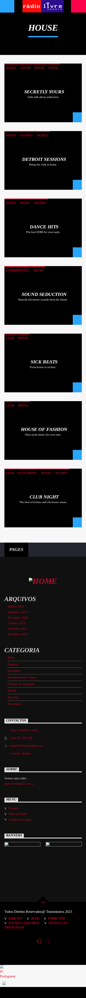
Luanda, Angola (21, 753)
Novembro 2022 (18, 634)
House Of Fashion (44, 429)
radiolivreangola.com (18, 783)
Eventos (13, 808)
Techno (26, 135)
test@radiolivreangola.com (26, 745)
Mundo (12, 690)
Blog (11, 657)
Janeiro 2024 (16, 606)
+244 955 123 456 (20, 738)
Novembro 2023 (18, 617)
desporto (13, 664)
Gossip (25, 68)
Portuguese (7, 976)
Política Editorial (24, 923)
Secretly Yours (44, 91)
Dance (11, 68)
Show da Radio (17, 814)
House (39, 68)
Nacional (13, 697)
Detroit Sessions (44, 159)
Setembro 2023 (17, 628)
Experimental (17, 270)
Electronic (27, 473)
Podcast (15, 918)
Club (10, 338)
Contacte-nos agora (20, 819)
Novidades (14, 704)
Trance (42, 135)
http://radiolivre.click (24, 730)
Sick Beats (44, 362)
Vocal (53, 68)
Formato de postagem (21, 684)
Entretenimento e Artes (22, 677)
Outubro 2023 (16, 623)
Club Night (44, 497)
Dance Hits (44, 226)
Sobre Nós (56, 918)
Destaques (14, 671)
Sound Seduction (44, 294)
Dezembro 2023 (18, 612)
